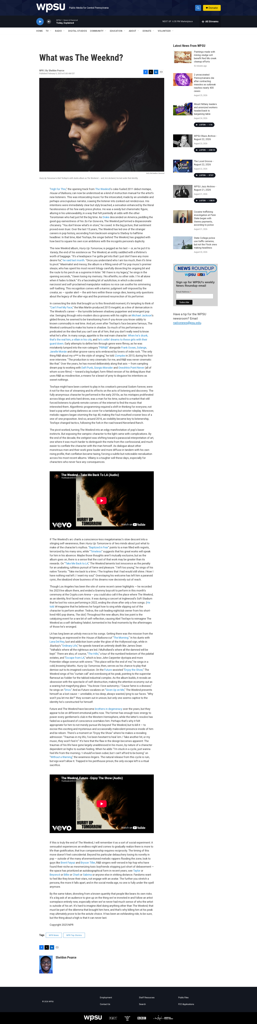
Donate (213, 7)
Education (116, 31)
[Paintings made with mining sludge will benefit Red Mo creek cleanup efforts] (182, 56)
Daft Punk (87, 367)
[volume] (48, 21)
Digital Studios (77, 31)
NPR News (54, 935)
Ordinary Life (69, 645)
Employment (106, 997)
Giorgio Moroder (103, 367)
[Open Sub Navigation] (51, 31)
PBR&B (103, 347)
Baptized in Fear (98, 547)
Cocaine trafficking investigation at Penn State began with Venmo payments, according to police (205, 218)
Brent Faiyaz (68, 862)
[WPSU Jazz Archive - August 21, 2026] (182, 191)
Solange (141, 347)
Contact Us (105, 1004)
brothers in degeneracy (108, 708)
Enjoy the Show (133, 669)
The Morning (120, 637)
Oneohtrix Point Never (131, 367)
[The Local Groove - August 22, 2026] (182, 166)
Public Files (183, 997)
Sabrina (87, 874)
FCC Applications (186, 1004)
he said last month (73, 260)
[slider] (53, 21)
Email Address (183, 291)
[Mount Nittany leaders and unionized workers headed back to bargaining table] (182, 109)
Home (39, 31)
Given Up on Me (115, 689)
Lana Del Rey (57, 641)
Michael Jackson (142, 315)
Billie (66, 874)
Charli (76, 874)
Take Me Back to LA (76, 563)
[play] (40, 21)
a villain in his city (82, 339)
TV (47, 31)
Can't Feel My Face (61, 307)
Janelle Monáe (58, 351)
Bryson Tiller (88, 862)
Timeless (96, 551)
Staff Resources (147, 997)
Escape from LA (75, 657)
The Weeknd (102, 189)
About (132, 31)
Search (142, 1004)
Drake (106, 217)
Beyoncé (55, 874)
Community (97, 31)
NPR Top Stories (74, 935)
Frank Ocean (128, 347)
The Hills (93, 653)
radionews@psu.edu (187, 323)
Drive (68, 689)
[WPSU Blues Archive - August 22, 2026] (182, 140)
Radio (58, 31)
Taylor (136, 870)
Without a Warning (61, 757)
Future (108, 669)
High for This (58, 189)
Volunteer (164, 31)
